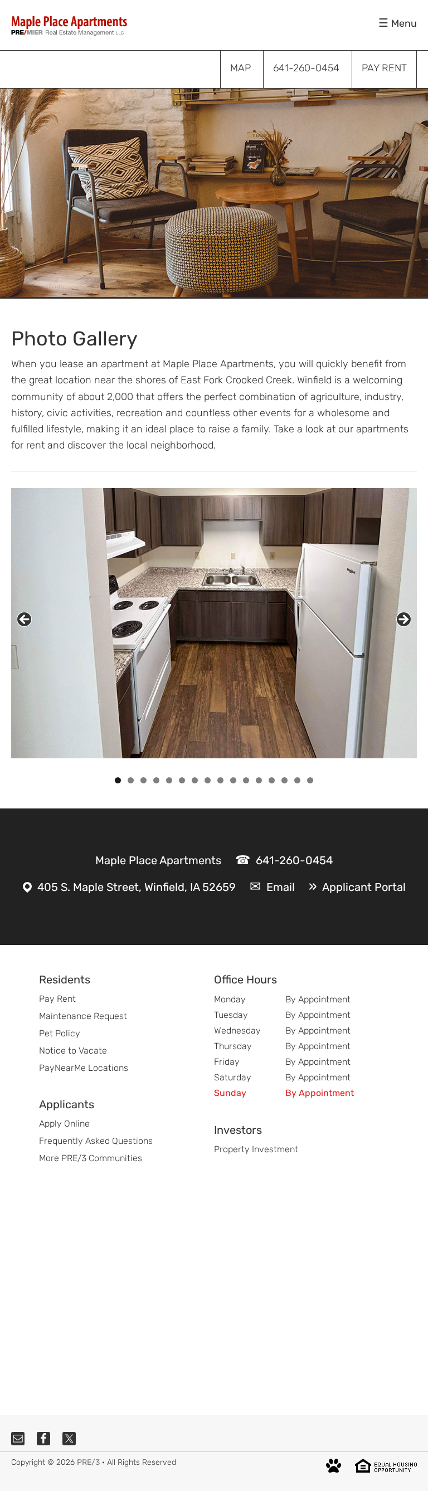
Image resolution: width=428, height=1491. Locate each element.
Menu (404, 23)
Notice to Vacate (73, 1050)
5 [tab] (169, 780)
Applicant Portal (364, 887)
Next (403, 619)
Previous (24, 619)
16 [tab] (310, 780)
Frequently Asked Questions (96, 1141)
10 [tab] (233, 780)
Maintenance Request (83, 1016)
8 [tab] (208, 780)
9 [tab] (220, 780)
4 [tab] (156, 780)
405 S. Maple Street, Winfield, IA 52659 (136, 887)
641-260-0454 (294, 860)
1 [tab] (118, 780)
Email (280, 887)
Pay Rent (57, 998)
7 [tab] (195, 780)
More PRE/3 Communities (90, 1158)
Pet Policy (59, 1033)
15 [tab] (297, 780)
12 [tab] (259, 780)
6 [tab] (182, 780)
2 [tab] (131, 780)
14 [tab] (285, 780)
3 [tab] (143, 780)
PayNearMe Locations (83, 1068)
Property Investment (256, 1149)
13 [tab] (272, 780)
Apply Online (64, 1123)
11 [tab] (246, 780)
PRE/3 (88, 1462)
